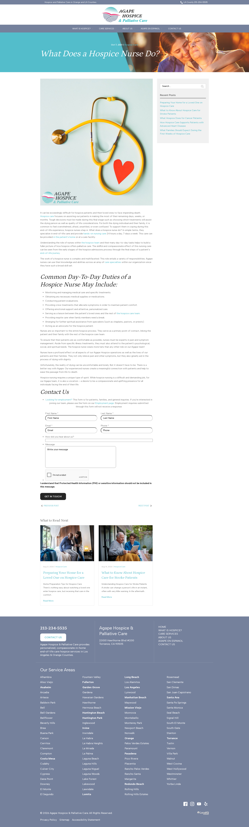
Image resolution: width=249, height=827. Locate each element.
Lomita (86, 794)
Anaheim (45, 687)
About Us (127, 28)
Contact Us (174, 28)
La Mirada (88, 748)
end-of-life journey (50, 253)
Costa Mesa (47, 758)
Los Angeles (132, 687)
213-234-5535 (53, 628)
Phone (105, 425)
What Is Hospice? (81, 28)
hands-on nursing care (94, 233)
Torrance (172, 738)
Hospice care (47, 216)
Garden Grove (91, 687)
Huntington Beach (93, 712)
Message (50, 444)
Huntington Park (92, 717)
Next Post (143, 506)
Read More (48, 601)
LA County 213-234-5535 (196, 2)
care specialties (113, 262)
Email (48, 425)
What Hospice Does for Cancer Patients (181, 118)
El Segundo (46, 794)
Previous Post (51, 506)
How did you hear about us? (59, 436)
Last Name (107, 413)
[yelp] (206, 804)
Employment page (104, 403)
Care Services (106, 28)
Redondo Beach (134, 784)
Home (162, 626)
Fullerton (88, 682)
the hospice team (90, 242)
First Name (51, 413)
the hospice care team (128, 313)
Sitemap (64, 819)
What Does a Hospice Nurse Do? (99, 54)
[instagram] (192, 804)
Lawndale (88, 789)
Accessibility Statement (86, 819)
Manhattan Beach (135, 697)
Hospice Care (131, 45)
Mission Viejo (133, 707)
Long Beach (132, 677)
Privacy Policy (48, 819)
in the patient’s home (64, 237)
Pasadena (130, 753)
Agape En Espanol (150, 28)
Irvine (85, 728)
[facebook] (185, 804)
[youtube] (199, 804)
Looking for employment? (59, 399)
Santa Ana (173, 697)
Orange (129, 738)
